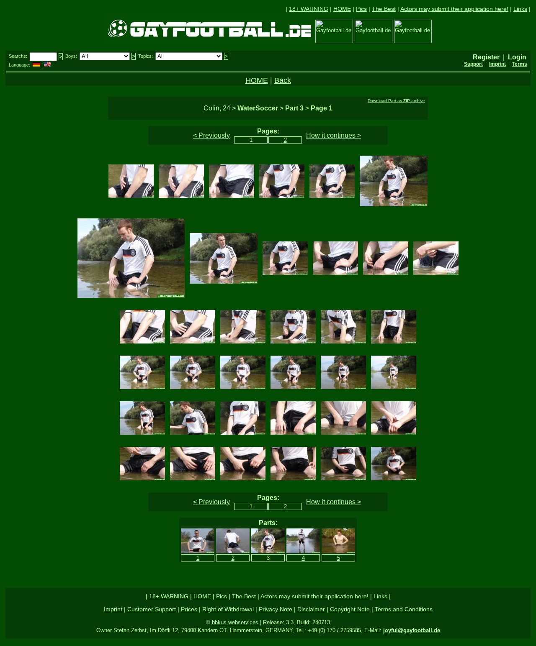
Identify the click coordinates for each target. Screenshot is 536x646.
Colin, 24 (217, 108)
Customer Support (151, 609)
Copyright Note (350, 609)
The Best (384, 8)
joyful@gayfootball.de (411, 630)
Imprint (113, 609)
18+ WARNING (308, 8)
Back (282, 80)
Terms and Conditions (404, 609)
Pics (361, 8)
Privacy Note (275, 609)
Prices (189, 609)
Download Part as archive (396, 100)
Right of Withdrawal (228, 609)
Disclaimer (311, 609)
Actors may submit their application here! (454, 8)
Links (520, 8)
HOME (342, 8)
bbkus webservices (235, 622)
